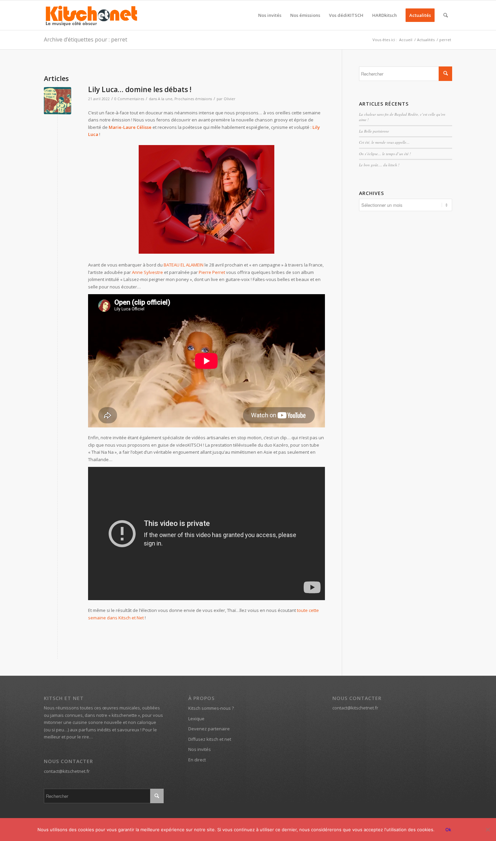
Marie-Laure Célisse (130, 127)
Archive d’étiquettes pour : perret (85, 39)
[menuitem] (270, 15)
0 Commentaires (129, 98)
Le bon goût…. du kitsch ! (379, 164)
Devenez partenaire (209, 729)
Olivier (230, 98)
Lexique (196, 719)
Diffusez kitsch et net (209, 739)
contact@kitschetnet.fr (67, 771)
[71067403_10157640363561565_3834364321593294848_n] (57, 100)
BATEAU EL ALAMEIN (183, 265)
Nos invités (199, 749)
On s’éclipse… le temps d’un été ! (385, 153)
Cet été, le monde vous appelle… (384, 142)
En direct (197, 760)
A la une (165, 98)
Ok (448, 829)
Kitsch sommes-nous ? (211, 708)
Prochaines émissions (193, 98)
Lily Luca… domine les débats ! (139, 89)
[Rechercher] (445, 15)
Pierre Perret (212, 272)
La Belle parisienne (374, 131)
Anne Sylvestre (147, 272)
